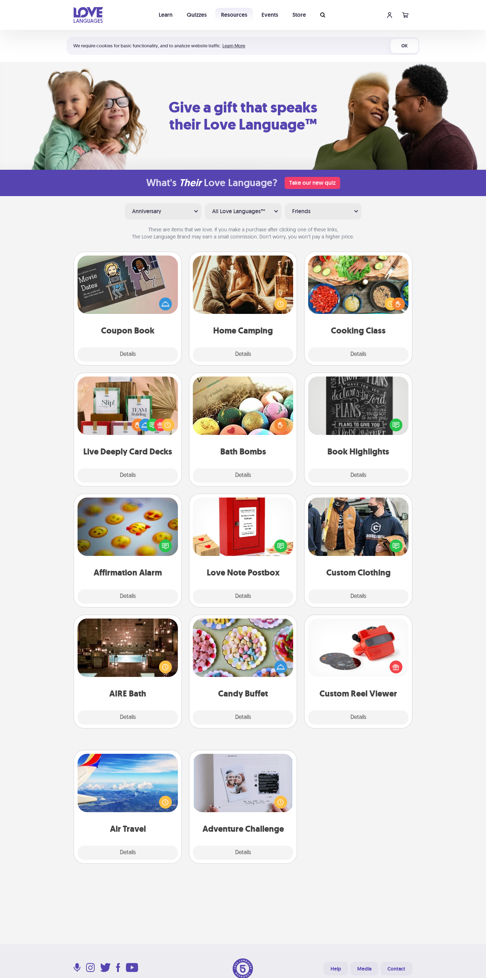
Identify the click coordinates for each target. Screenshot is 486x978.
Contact (396, 969)
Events (270, 15)
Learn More (233, 46)
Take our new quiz (312, 182)
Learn (166, 15)
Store (299, 15)
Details (128, 354)
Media (364, 969)
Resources (234, 15)
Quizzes (197, 15)
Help (336, 969)
